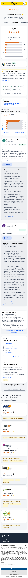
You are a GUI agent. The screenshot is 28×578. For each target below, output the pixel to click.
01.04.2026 (5, 171)
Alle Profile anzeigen (13, 389)
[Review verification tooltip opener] (22, 15)
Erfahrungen (14, 22)
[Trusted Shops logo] (14, 3)
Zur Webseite (13, 356)
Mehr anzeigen (8, 352)
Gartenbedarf (22, 437)
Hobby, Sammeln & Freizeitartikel (16, 460)
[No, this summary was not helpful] (25, 93)
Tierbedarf (5, 505)
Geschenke (5, 460)
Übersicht (5, 22)
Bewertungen (6, 543)
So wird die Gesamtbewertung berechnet (14, 56)
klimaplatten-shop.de (10, 346)
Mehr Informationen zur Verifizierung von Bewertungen (14, 331)
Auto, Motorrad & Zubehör (8, 480)
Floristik (10, 458)
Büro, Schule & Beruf (13, 437)
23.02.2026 (13, 144)
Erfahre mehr (13, 400)
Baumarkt (5, 380)
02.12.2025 (13, 230)
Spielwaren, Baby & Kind (15, 503)
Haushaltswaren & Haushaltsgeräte (16, 418)
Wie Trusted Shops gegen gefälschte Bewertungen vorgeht (12, 104)
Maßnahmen (10, 315)
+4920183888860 (9, 343)
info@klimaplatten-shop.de (11, 348)
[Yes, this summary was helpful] (22, 93)
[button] (3, 3)
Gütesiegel (5, 539)
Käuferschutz (6, 541)
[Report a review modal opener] (23, 165)
